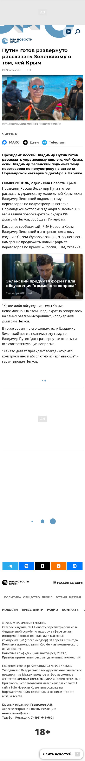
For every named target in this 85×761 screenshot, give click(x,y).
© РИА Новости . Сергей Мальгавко (20, 123)
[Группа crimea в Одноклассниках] (58, 566)
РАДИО (52, 610)
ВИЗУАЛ (75, 597)
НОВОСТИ (10, 610)
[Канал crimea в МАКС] (75, 566)
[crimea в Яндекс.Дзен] (42, 566)
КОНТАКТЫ (70, 610)
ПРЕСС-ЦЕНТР (32, 610)
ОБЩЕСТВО (31, 597)
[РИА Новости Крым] (17, 41)
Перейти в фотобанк (50, 123)
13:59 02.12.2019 (11, 69)
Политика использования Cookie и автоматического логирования (40, 646)
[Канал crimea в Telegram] (10, 566)
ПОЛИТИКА (12, 597)
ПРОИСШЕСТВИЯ (54, 597)
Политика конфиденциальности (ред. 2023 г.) (34, 653)
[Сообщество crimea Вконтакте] (26, 566)
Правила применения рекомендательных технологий (41, 657)
